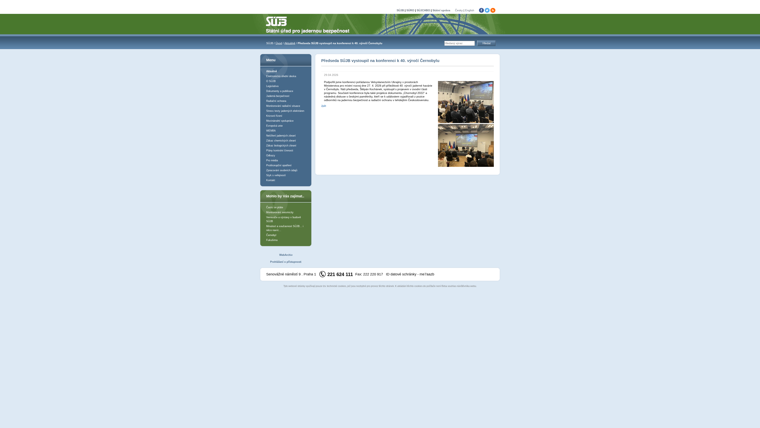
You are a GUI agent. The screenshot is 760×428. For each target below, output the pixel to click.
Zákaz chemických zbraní (281, 140)
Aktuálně (289, 43)
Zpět (323, 106)
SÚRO (410, 10)
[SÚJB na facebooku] (481, 10)
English (469, 10)
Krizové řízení (274, 115)
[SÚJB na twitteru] (487, 10)
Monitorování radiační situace (283, 105)
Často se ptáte (274, 207)
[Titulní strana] (309, 25)
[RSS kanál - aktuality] (492, 10)
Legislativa (272, 86)
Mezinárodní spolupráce (280, 120)
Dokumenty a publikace (279, 91)
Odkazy (270, 155)
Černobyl (271, 235)
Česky (459, 10)
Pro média (272, 160)
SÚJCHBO (423, 10)
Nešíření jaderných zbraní (281, 135)
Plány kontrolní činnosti (279, 150)
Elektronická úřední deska (281, 76)
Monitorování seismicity (280, 212)
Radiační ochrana (276, 100)
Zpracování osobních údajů (281, 170)
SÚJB (400, 10)
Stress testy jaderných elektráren (285, 110)
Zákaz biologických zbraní (281, 145)
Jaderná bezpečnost (277, 96)
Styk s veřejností (276, 175)
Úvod (279, 43)
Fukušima (271, 240)
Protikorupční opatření (279, 165)
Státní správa (441, 10)
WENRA (271, 130)
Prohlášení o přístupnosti (285, 261)
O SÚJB (271, 81)
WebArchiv (286, 254)
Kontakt (270, 180)
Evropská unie (274, 125)
